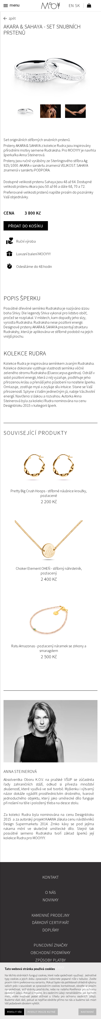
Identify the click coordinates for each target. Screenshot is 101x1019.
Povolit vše (14, 1011)
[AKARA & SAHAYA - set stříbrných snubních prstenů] (50, 70)
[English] (71, 6)
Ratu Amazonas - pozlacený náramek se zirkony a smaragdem (48, 648)
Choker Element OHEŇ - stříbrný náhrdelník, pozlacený (49, 570)
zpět (12, 18)
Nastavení (87, 1011)
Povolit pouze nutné (41, 1011)
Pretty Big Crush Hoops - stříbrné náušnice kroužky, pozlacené (49, 493)
